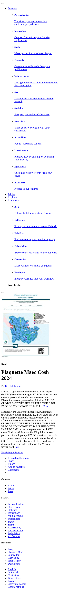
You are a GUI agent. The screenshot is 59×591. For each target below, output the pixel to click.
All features (14, 536)
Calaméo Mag (15, 552)
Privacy (12, 581)
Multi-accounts (15, 515)
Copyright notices (17, 584)
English (12, 569)
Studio (11, 521)
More (45, 406)
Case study (13, 557)
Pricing (11, 194)
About (11, 485)
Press (10, 491)
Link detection (15, 530)
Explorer (12, 197)
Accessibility (14, 527)
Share (11, 524)
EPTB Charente (13, 386)
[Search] (2, 292)
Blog (10, 549)
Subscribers (14, 518)
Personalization (16, 504)
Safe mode (13, 572)
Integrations (14, 513)
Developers (14, 563)
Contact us (13, 575)
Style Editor (14, 533)
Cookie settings (16, 586)
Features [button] (12, 8)
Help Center (14, 560)
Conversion (14, 507)
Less (17, 447)
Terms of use (14, 578)
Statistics (12, 510)
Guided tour (14, 555)
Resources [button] (13, 200)
